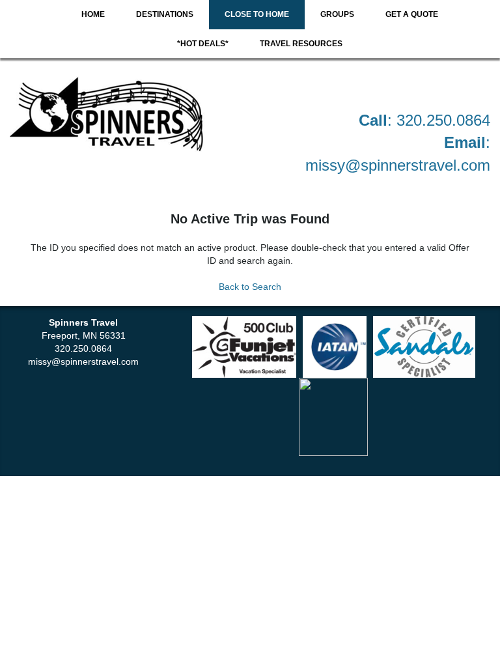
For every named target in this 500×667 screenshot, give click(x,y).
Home (93, 14)
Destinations (164, 14)
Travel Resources (301, 43)
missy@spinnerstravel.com (397, 165)
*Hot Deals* (203, 43)
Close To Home (257, 14)
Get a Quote (411, 14)
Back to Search (250, 286)
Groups (337, 14)
